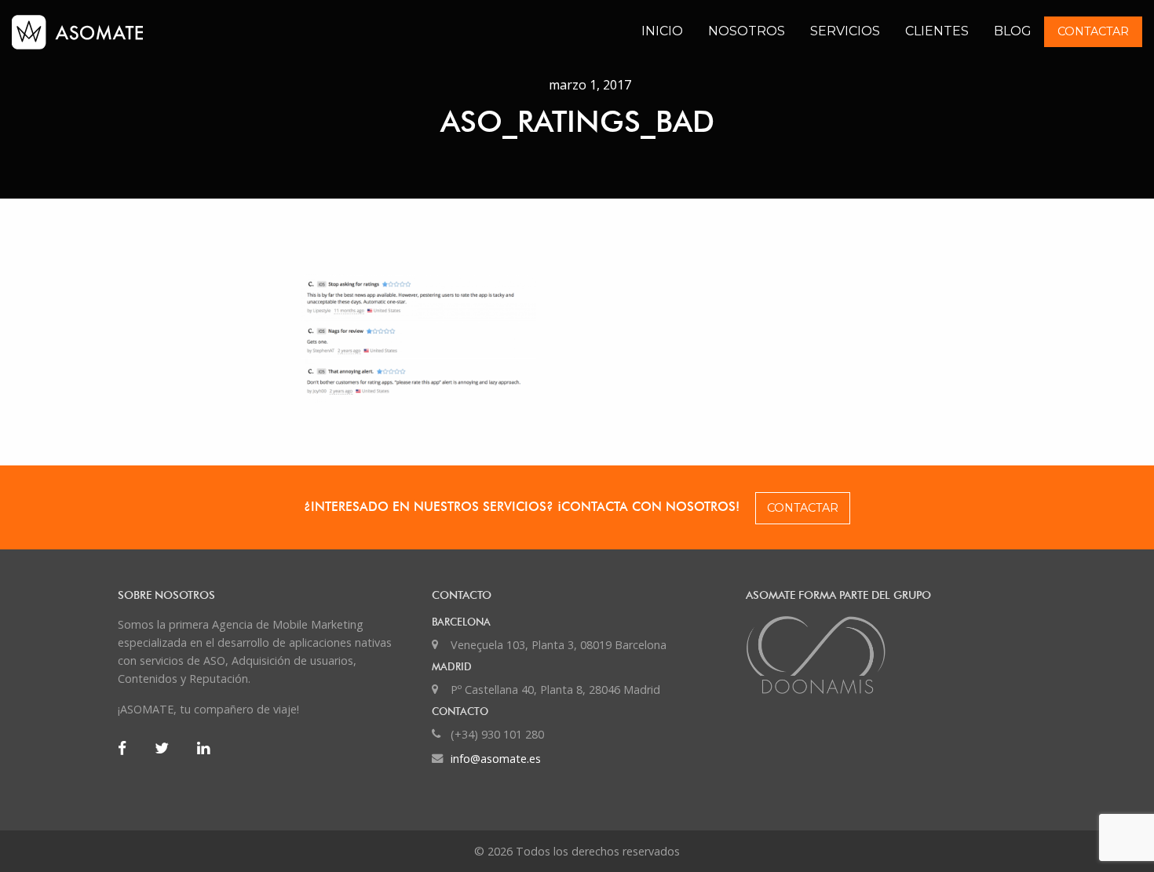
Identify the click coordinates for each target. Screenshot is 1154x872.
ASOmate (144, 32)
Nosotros (746, 31)
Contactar (1093, 31)
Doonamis (891, 654)
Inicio (662, 31)
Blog (1013, 31)
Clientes (937, 31)
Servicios (845, 31)
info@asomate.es (496, 758)
